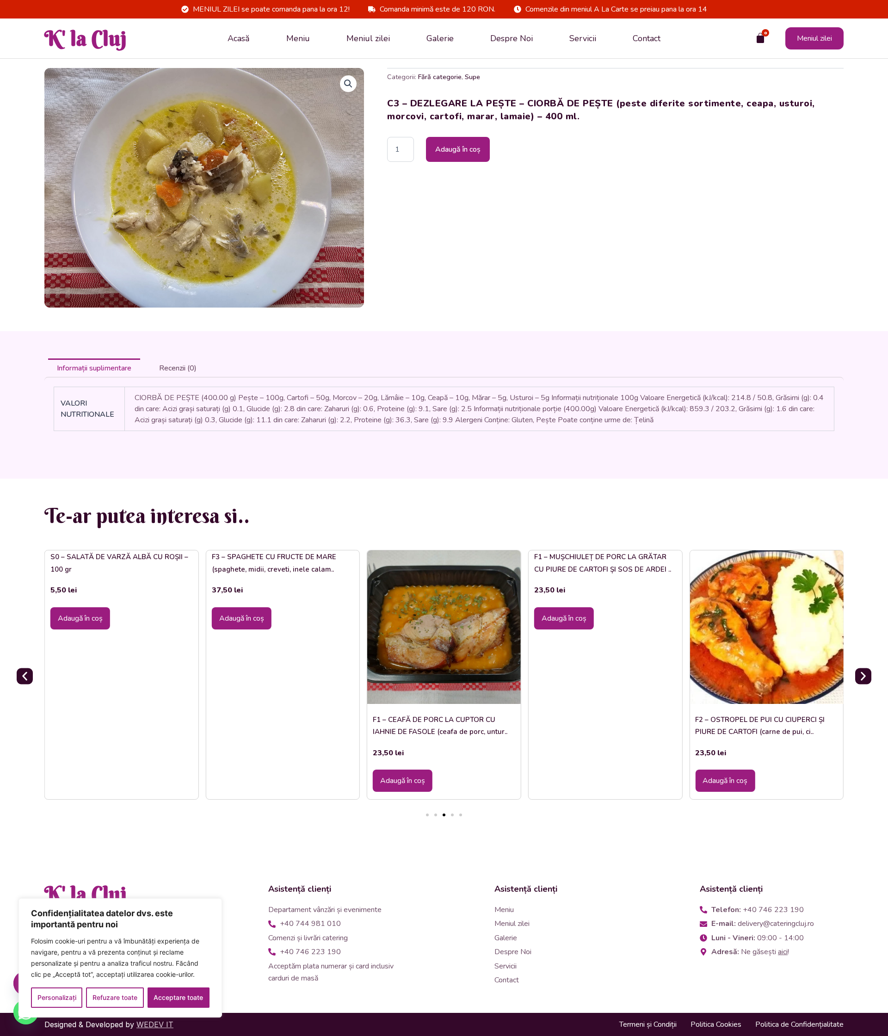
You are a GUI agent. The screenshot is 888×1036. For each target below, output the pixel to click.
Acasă (239, 38)
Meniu (298, 38)
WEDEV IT (154, 1024)
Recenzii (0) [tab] (178, 368)
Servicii (582, 38)
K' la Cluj (85, 38)
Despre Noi (511, 38)
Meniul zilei (368, 38)
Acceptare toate (178, 997)
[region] (120, 958)
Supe (472, 76)
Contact (646, 38)
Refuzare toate (114, 997)
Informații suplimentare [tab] (94, 368)
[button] (348, 83)
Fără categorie (440, 76)
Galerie (440, 38)
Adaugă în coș (458, 149)
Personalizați (56, 997)
